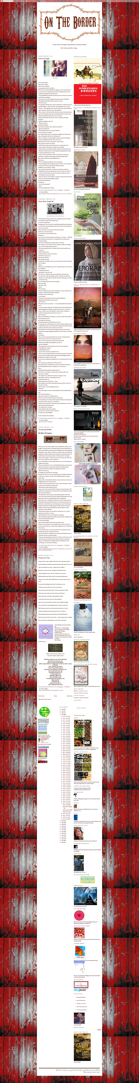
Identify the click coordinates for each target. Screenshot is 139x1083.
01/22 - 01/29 (66, 813)
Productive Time (44, 558)
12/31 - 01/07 (66, 716)
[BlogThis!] (43, 192)
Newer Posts (41, 696)
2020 (62, 824)
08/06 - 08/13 (66, 754)
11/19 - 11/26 (66, 727)
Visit (79, 715)
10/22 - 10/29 (66, 734)
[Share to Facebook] (45, 192)
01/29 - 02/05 (66, 803)
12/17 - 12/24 (66, 720)
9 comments (67, 190)
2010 (62, 842)
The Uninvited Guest (82, 1006)
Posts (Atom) (48, 699)
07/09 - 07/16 (66, 761)
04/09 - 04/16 (66, 785)
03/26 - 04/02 (66, 788)
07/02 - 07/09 (66, 763)
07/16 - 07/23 (66, 760)
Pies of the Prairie (81, 1000)
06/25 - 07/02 (66, 765)
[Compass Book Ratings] (87, 501)
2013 (62, 837)
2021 (62, 822)
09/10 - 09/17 (66, 745)
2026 (62, 709)
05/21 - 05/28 (66, 774)
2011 (62, 840)
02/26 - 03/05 (66, 796)
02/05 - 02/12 (66, 801)
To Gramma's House (82, 1010)
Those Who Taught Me (46, 201)
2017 (62, 830)
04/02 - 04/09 (66, 787)
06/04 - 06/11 (66, 770)
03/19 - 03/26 (66, 790)
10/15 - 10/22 (66, 736)
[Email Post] (39, 192)
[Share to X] (44, 192)
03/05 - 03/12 (66, 794)
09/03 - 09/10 (66, 747)
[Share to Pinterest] (47, 192)
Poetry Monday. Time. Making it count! (52, 690)
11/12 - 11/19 (65, 729)
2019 (62, 826)
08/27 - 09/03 (66, 749)
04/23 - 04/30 (66, 781)
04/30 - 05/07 (66, 779)
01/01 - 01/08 (66, 819)
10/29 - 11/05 (66, 732)
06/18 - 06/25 (66, 767)
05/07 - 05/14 (66, 778)
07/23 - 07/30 (66, 758)
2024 (62, 713)
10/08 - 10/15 (66, 738)
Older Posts (69, 696)
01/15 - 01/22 (66, 815)
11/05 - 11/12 (66, 731)
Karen (57, 634)
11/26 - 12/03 (66, 725)
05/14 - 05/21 (66, 776)
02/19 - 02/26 (66, 797)
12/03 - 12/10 (66, 723)
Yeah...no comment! (47, 421)
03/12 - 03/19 (66, 792)
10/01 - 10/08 (66, 740)
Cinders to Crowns (81, 1003)
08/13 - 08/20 (66, 752)
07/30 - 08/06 (66, 756)
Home (55, 696)
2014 (62, 835)
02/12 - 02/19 (66, 799)
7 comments (67, 418)
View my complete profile (81, 693)
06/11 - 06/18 (66, 769)
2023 (62, 714)
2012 (62, 839)
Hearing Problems (81, 997)
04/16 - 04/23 (66, 783)
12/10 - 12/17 (66, 722)
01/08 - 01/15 (66, 817)
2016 (62, 831)
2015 (62, 833)
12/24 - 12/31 (66, 718)
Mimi (66, 634)
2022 (62, 821)
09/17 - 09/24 (66, 743)
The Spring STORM (44, 430)
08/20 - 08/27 (66, 751)
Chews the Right (44, 59)
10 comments (67, 686)
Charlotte (61, 634)
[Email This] (41, 192)
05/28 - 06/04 (66, 772)
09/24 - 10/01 (66, 742)
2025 (62, 711)
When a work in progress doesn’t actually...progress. (57, 193)
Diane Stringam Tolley (81, 691)
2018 (62, 828)
